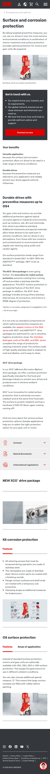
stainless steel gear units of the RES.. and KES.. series (24, 338)
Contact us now (25, 132)
